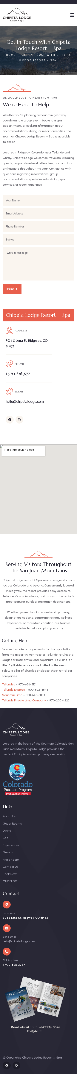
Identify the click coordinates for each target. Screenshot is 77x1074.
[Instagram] (19, 420)
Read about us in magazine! (35, 1029)
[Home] (17, 15)
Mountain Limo (12, 695)
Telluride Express (13, 689)
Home (11, 55)
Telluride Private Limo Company (24, 700)
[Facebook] (10, 420)
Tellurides (8, 684)
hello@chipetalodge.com (19, 941)
